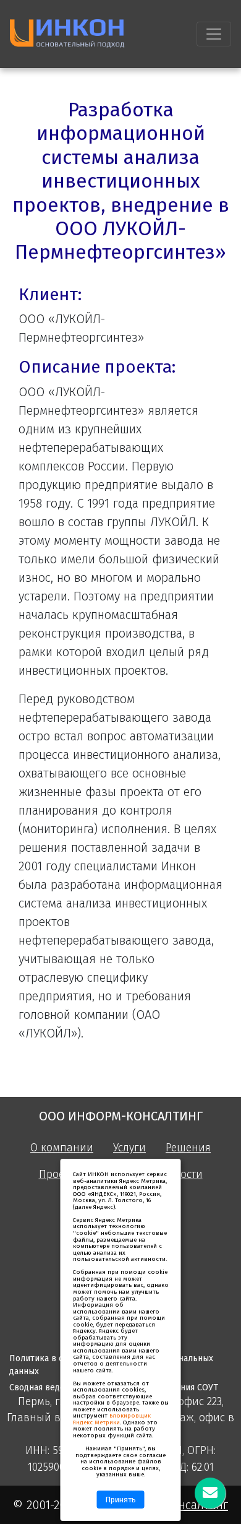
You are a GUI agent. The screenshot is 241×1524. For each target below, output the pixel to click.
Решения (188, 1147)
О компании (61, 1147)
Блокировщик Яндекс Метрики (112, 1419)
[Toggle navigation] (214, 34)
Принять (121, 1499)
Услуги (129, 1147)
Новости (182, 1174)
